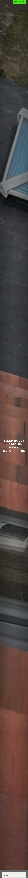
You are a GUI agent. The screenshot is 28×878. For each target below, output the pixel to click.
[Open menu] (24, 7)
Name (6, 875)
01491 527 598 (19, 2)
